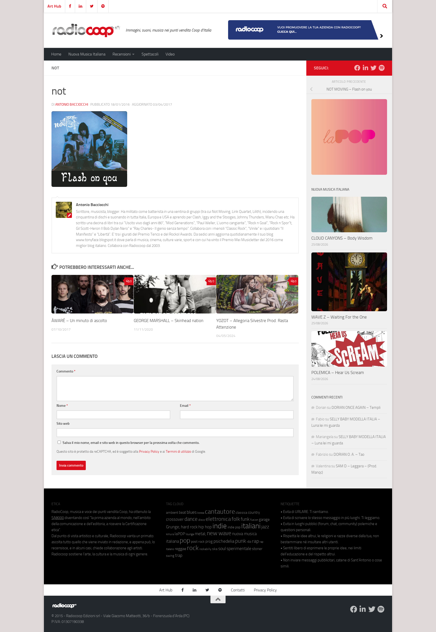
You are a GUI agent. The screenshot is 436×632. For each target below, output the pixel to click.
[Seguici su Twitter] (373, 68)
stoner (257, 549)
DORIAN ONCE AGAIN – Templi (356, 407)
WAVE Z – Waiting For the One (339, 317)
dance (191, 519)
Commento (66, 371)
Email (185, 406)
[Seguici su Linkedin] (365, 68)
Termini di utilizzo (178, 451)
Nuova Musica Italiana (86, 54)
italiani (251, 526)
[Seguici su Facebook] (357, 68)
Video (170, 54)
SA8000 (57, 517)
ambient (172, 512)
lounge (190, 534)
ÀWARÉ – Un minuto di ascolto (79, 320)
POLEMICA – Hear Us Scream (337, 372)
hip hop (205, 526)
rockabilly (205, 549)
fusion (254, 520)
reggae (180, 548)
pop (185, 540)
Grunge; (173, 527)
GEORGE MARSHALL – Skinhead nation (168, 320)
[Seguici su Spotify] (381, 68)
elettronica (218, 518)
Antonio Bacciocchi (71, 104)
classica (241, 512)
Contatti (238, 590)
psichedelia (223, 541)
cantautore (220, 511)
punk (240, 541)
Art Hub (54, 6)
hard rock (189, 527)
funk (245, 519)
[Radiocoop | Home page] (86, 30)
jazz (265, 527)
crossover (175, 519)
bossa (200, 512)
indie (219, 526)
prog (209, 541)
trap (178, 555)
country (254, 512)
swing (170, 556)
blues (192, 512)
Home (56, 54)
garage (264, 519)
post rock (198, 541)
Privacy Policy (149, 451)
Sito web (63, 423)
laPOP (180, 534)
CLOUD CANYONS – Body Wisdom (341, 238)
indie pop (234, 527)
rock (193, 548)
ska (214, 549)
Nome (62, 406)
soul (222, 548)
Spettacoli (150, 54)
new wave (219, 533)
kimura (170, 534)
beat (182, 512)
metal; (200, 533)
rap (255, 541)
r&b (249, 541)
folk (236, 519)
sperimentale (239, 548)
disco (201, 520)
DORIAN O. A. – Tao (349, 454)
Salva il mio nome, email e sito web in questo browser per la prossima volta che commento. (131, 443)
